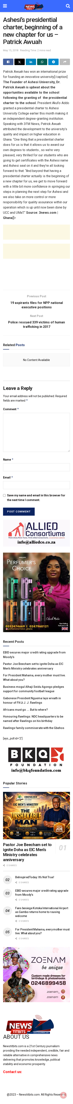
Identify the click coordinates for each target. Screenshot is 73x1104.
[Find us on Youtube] (17, 1082)
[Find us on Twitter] (10, 1082)
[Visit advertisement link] (36, 533)
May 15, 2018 (10, 50)
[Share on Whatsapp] (42, 62)
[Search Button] (68, 6)
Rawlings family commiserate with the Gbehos (33, 728)
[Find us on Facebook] (4, 1082)
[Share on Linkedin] (31, 62)
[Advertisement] (36, 235)
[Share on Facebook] (8, 62)
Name (8, 459)
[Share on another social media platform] (65, 62)
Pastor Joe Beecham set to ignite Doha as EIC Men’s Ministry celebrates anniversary (27, 852)
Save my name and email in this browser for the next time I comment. (36, 497)
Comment (11, 409)
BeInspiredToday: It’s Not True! (34, 877)
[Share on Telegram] (53, 62)
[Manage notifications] (63, 1095)
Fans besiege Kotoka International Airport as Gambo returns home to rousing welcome (41, 912)
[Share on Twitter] (19, 62)
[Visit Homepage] (36, 6)
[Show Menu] (5, 6)
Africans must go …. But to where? (25, 709)
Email (8, 477)
